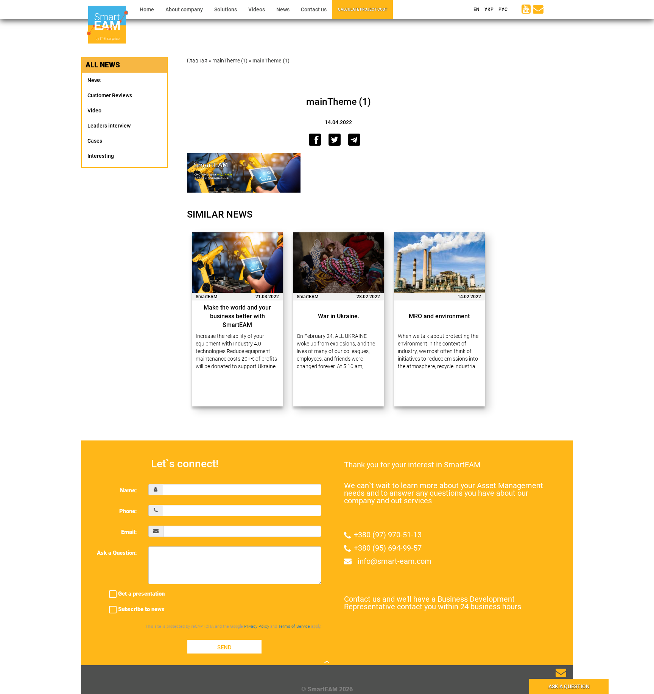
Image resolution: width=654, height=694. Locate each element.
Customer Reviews (109, 95)
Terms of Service (294, 626)
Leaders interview (109, 126)
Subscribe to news (141, 609)
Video (94, 110)
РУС (502, 9)
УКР (488, 9)
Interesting (100, 156)
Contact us (314, 9)
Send (224, 647)
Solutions (225, 9)
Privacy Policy (256, 626)
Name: (128, 490)
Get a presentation (141, 593)
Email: (129, 532)
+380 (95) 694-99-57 (388, 547)
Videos (256, 9)
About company (184, 9)
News (283, 9)
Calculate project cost (362, 9)
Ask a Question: (117, 552)
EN (476, 9)
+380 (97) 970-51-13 (388, 534)
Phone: (128, 511)
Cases (94, 141)
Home (147, 9)
